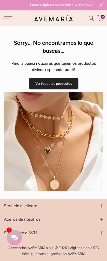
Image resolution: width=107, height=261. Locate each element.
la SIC (94, 248)
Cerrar (101, 5)
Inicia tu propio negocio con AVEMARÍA (53, 254)
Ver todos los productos (53, 84)
